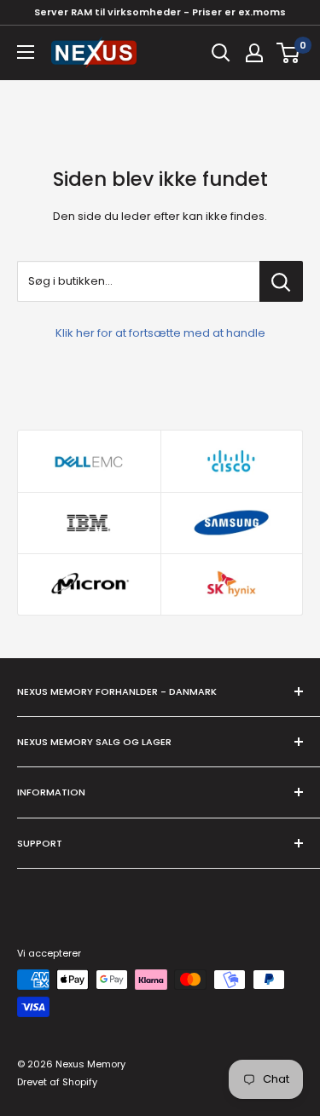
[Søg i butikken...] (281, 281)
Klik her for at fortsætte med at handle (160, 333)
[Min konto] (254, 52)
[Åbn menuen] (25, 52)
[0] (289, 53)
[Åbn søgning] (221, 52)
